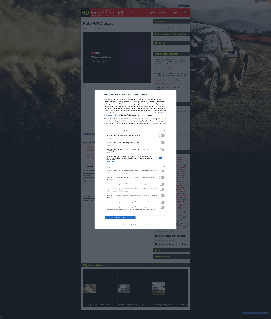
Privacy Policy (147, 225)
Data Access (135, 225)
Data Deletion (123, 225)
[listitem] (135, 131)
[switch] (162, 135)
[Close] (172, 94)
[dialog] (135, 159)
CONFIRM (120, 217)
